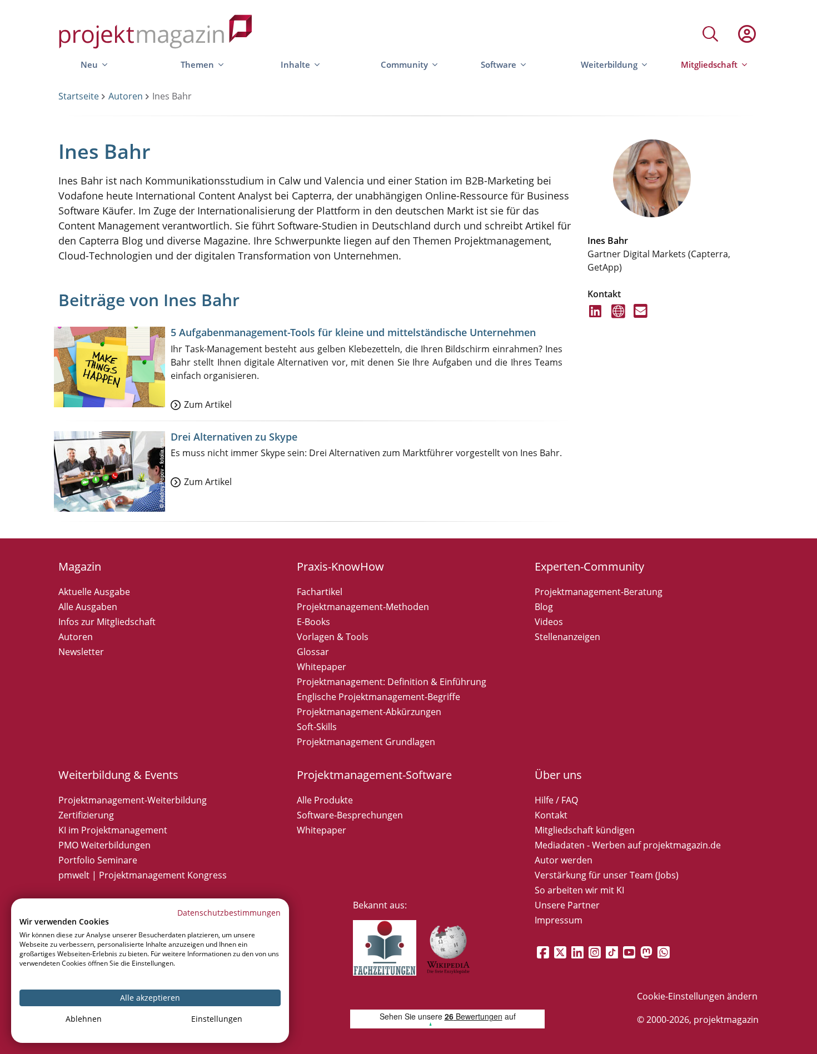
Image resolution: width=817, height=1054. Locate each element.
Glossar (313, 652)
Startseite (78, 96)
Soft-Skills (317, 727)
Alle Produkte (325, 800)
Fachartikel (319, 592)
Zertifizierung (86, 815)
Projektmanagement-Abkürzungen (369, 712)
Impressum (558, 920)
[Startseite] (155, 33)
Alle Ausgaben (87, 607)
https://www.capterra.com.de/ (618, 317)
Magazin (79, 566)
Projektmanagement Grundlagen (366, 742)
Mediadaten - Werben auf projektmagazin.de (628, 845)
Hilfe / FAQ (556, 800)
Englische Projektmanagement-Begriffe (378, 697)
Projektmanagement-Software (374, 774)
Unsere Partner (567, 905)
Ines (596, 240)
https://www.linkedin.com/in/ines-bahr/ (596, 317)
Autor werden (563, 860)
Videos (549, 622)
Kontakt (551, 815)
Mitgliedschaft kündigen (585, 830)
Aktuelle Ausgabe (94, 592)
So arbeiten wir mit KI (579, 890)
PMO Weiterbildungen (104, 845)
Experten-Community (589, 566)
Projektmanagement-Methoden (363, 607)
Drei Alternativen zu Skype (234, 436)
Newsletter (81, 652)
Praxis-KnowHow (340, 566)
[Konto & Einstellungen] (746, 33)
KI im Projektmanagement (112, 830)
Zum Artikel (208, 404)
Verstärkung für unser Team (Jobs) (607, 875)
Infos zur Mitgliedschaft (107, 622)
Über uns (558, 774)
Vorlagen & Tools (332, 637)
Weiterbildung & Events (118, 774)
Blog (544, 607)
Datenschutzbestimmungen (229, 912)
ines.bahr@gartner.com (640, 317)
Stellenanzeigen (567, 637)
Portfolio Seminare (97, 860)
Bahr (617, 240)
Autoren (125, 96)
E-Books (313, 622)
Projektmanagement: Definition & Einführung (391, 682)
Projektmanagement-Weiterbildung (132, 800)
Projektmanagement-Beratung (598, 592)
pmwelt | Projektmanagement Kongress (142, 875)
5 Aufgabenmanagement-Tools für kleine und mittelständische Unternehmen (353, 332)
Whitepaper (321, 667)
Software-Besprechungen (350, 815)
